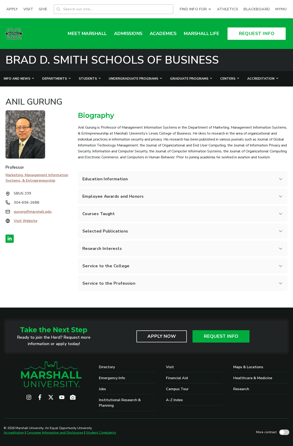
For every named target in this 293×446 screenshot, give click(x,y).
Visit (170, 367)
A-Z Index (174, 400)
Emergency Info (112, 378)
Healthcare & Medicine (252, 378)
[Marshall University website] (13, 33)
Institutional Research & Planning (120, 402)
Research (241, 389)
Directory (107, 367)
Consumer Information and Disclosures (55, 432)
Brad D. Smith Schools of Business (112, 59)
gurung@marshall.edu (33, 211)
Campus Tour (177, 389)
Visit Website (25, 220)
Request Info (221, 336)
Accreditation (14, 432)
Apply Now (161, 336)
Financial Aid (177, 378)
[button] (195, 9)
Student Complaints (101, 432)
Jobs (102, 389)
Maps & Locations (248, 367)
